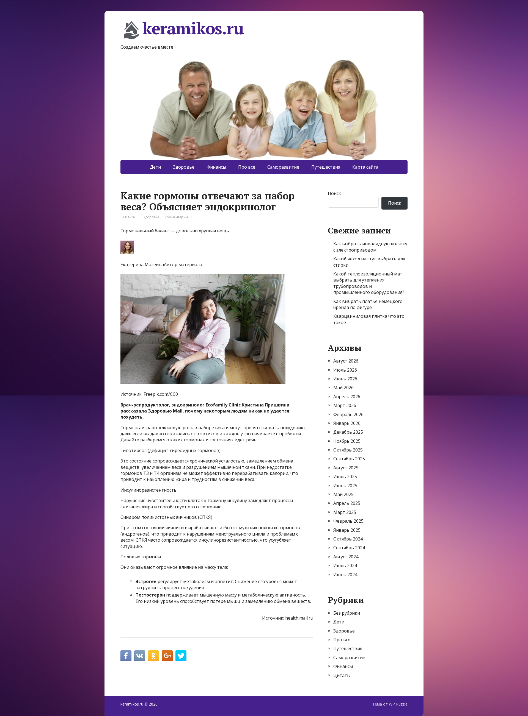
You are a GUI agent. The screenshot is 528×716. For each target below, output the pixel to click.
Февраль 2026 (348, 414)
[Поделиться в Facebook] (125, 655)
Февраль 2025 (348, 521)
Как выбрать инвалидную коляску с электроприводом (370, 247)
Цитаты (341, 675)
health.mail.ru (299, 618)
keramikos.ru (193, 29)
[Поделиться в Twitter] (180, 655)
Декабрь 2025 (348, 432)
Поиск (334, 193)
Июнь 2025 (345, 486)
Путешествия (325, 167)
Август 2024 (345, 557)
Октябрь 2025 (348, 450)
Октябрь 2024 (348, 539)
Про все (246, 167)
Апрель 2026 (346, 397)
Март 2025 (344, 512)
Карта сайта (365, 167)
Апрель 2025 (346, 503)
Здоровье (183, 167)
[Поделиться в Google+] (167, 655)
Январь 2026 (347, 423)
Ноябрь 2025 (347, 441)
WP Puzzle (398, 704)
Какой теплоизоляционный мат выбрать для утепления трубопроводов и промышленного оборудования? (368, 283)
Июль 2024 (345, 565)
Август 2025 (345, 468)
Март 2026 (344, 405)
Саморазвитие (283, 167)
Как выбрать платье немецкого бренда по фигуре (368, 304)
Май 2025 (343, 494)
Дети (155, 167)
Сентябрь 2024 (349, 548)
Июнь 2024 (345, 575)
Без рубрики (346, 613)
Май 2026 (343, 388)
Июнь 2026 (345, 379)
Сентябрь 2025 (349, 459)
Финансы (216, 167)
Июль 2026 (345, 370)
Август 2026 (345, 361)
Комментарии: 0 (178, 217)
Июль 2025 (345, 476)
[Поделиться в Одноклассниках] (153, 655)
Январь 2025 (347, 530)
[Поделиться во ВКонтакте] (139, 655)
